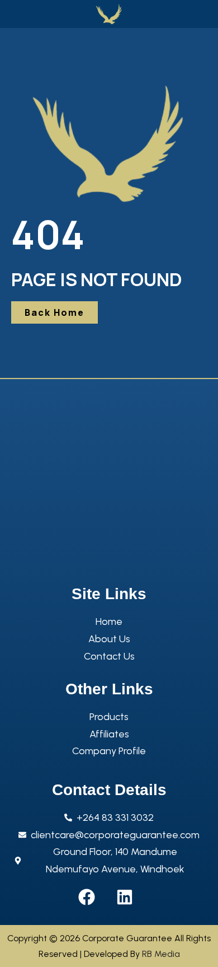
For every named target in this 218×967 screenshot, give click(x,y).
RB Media (161, 954)
